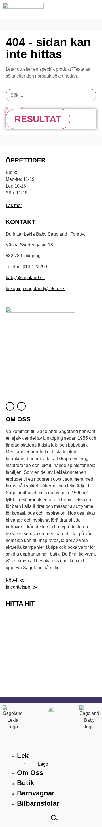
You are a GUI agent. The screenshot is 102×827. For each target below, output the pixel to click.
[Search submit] (14, 106)
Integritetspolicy (21, 587)
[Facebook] (10, 406)
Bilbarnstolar (38, 803)
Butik (25, 783)
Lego (43, 764)
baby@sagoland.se (25, 277)
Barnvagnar (35, 793)
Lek (23, 755)
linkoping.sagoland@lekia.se (35, 288)
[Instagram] (21, 406)
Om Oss (30, 772)
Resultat (37, 119)
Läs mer (14, 205)
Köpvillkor (16, 580)
